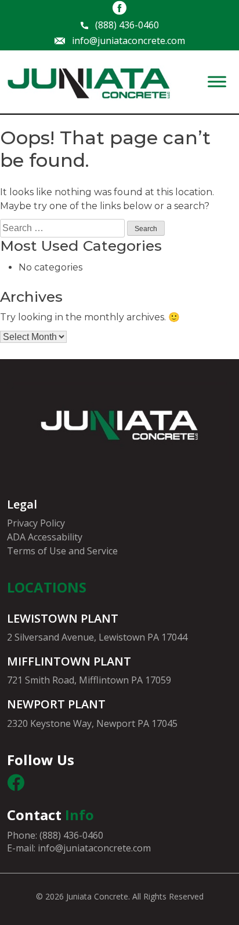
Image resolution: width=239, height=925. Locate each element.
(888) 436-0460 (127, 25)
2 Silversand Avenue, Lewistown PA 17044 (97, 637)
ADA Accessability (44, 537)
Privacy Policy (36, 523)
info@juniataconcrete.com (128, 41)
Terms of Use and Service (62, 550)
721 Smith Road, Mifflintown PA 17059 (89, 680)
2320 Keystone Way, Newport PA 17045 (92, 723)
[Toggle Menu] (217, 81)
